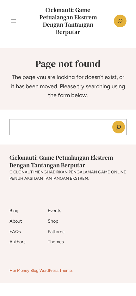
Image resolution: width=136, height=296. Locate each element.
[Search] (118, 127)
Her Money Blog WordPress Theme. (41, 270)
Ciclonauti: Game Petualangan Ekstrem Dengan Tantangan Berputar (68, 21)
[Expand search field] (120, 21)
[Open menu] (13, 21)
